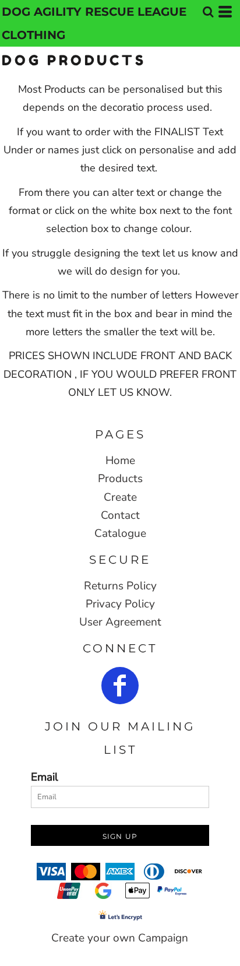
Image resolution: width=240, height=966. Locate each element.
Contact (120, 515)
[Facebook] (120, 685)
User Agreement (120, 622)
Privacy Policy (120, 604)
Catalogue (120, 533)
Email (44, 777)
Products (120, 478)
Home (120, 460)
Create (120, 497)
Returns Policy (120, 585)
